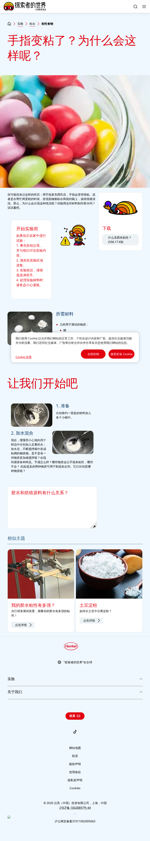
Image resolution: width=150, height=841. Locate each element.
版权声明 (75, 764)
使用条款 (75, 772)
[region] (75, 347)
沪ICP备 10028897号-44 (75, 808)
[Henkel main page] (25, 6)
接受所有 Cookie (121, 354)
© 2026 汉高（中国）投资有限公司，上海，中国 (75, 803)
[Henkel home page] (9, 23)
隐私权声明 (75, 780)
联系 (72, 716)
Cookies (75, 788)
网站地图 (75, 748)
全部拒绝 (93, 354)
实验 (20, 24)
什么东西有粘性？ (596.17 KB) (120, 240)
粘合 (32, 24)
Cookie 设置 (24, 357)
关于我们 (15, 691)
